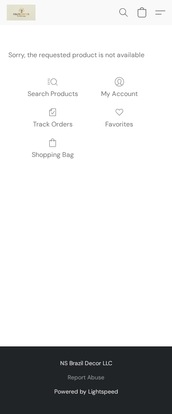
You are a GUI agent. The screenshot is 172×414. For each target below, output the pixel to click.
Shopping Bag (53, 154)
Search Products (53, 93)
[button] (22, 12)
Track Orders (53, 124)
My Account (119, 93)
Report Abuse (86, 377)
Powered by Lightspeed (86, 391)
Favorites (119, 124)
